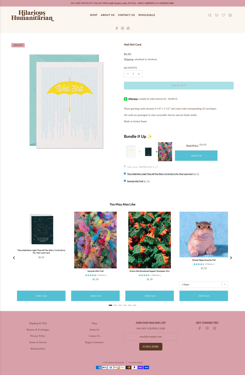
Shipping (128, 59)
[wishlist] (223, 15)
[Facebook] (117, 28)
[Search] (209, 15)
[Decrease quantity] (127, 73)
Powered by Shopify (136, 363)
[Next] (231, 258)
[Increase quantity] (138, 73)
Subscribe (151, 346)
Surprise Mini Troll (135, 181)
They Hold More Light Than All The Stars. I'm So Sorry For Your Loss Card (160, 174)
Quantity (130, 67)
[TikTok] (128, 28)
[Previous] (14, 258)
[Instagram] (122, 28)
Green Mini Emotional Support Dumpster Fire (150, 271)
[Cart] (216, 15)
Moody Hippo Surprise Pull (203, 260)
